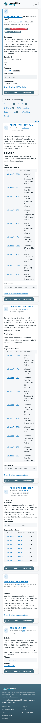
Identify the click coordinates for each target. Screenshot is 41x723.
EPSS (7, 32)
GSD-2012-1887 (18, 628)
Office (18, 174)
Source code (28, 713)
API (3, 713)
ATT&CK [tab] (25, 112)
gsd (23, 631)
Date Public (9, 81)
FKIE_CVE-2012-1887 (21, 488)
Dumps (5, 719)
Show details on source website (16, 294)
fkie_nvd (25, 491)
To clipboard (28, 92)
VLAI (6, 29)
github (19, 584)
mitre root (16, 70)
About (24, 710)
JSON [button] (7, 92)
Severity (7, 57)
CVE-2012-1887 (13, 16)
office (20, 556)
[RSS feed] (38, 121)
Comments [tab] (9, 104)
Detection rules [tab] (11, 112)
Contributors (7, 716)
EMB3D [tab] (7, 116)
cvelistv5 (19, 22)
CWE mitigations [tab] (23, 108)
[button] (20, 77)
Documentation (8, 710)
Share (16, 92)
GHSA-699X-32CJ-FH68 (16, 581)
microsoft (7, 70)
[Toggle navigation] (36, 4)
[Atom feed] (36, 121)
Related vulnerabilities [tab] (13, 100)
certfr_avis (25, 128)
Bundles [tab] (22, 104)
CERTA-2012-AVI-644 (21, 125)
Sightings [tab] (8, 108)
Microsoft (10, 174)
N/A (17, 188)
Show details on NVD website (15, 87)
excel (20, 536)
